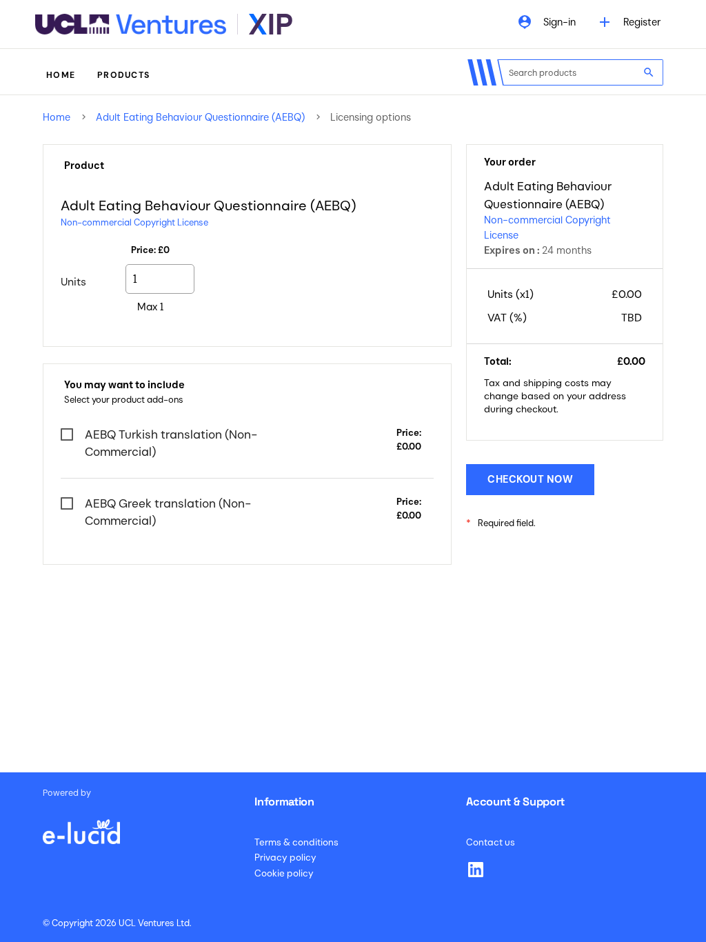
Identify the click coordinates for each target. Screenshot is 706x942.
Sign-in (546, 22)
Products (123, 75)
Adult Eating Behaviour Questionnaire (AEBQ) (200, 117)
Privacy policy (285, 857)
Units (73, 281)
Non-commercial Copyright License (134, 222)
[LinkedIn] (475, 869)
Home (60, 75)
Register (628, 22)
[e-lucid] (81, 824)
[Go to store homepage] (163, 24)
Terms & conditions (296, 842)
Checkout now (530, 479)
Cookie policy (284, 873)
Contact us (490, 842)
